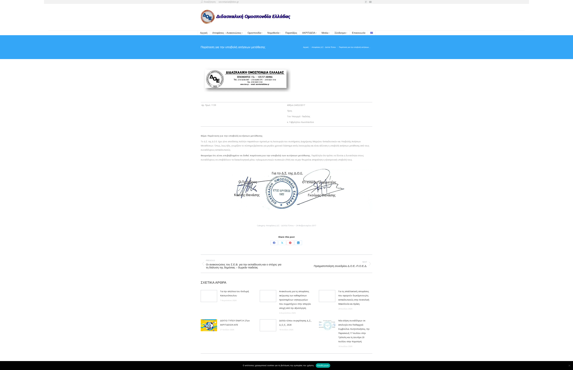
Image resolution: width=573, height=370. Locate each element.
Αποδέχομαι (323, 365)
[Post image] (209, 296)
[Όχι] (569, 365)
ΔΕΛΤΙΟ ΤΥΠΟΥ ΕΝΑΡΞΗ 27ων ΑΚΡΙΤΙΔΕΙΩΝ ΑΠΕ (235, 322)
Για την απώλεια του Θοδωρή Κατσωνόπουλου (234, 293)
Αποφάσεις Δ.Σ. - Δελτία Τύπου (280, 225)
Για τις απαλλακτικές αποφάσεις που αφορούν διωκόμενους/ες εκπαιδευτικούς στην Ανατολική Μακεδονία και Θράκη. (353, 297)
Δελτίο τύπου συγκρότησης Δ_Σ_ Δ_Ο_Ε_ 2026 (295, 322)
